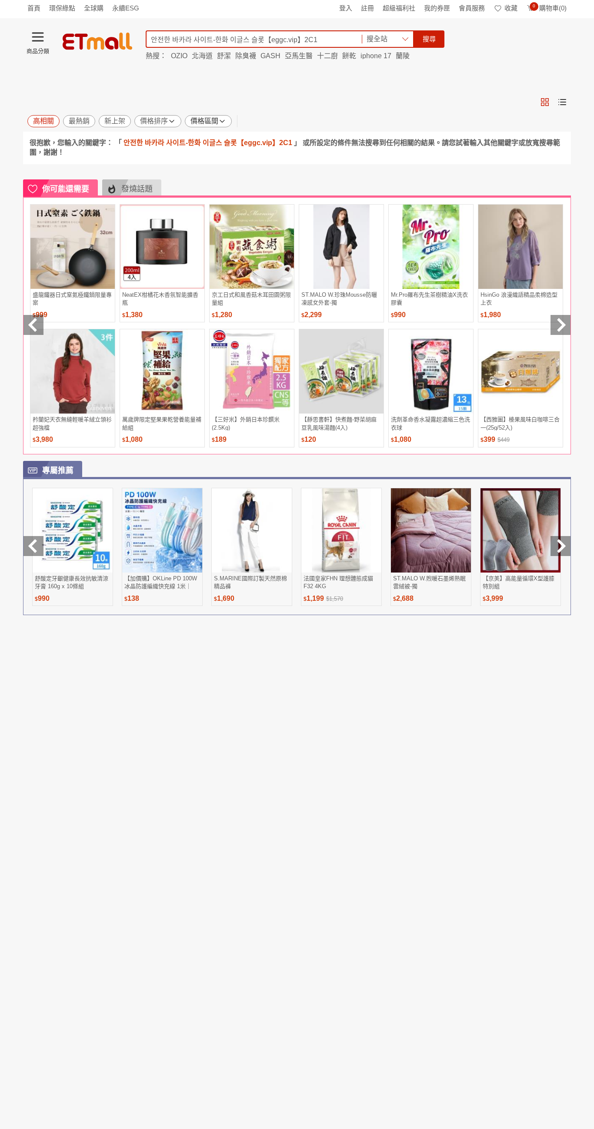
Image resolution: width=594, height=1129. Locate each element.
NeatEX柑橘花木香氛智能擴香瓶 (160, 298)
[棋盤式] (545, 102)
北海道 (202, 56)
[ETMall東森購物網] (97, 41)
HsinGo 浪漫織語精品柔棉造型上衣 (519, 298)
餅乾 (349, 56)
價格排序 (154, 121)
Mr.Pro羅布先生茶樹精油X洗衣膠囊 (429, 298)
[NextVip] (561, 546)
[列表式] (562, 102)
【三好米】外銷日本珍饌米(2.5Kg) (246, 423)
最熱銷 (79, 121)
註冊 (367, 8)
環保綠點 (62, 8)
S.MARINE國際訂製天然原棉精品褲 (250, 582)
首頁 (33, 8)
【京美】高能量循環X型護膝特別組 (518, 582)
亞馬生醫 (299, 56)
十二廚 (327, 56)
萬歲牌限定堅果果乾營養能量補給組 (161, 423)
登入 (345, 8)
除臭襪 (245, 56)
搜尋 (429, 39)
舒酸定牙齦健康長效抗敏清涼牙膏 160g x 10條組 (71, 582)
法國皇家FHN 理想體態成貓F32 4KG (338, 582)
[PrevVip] (33, 546)
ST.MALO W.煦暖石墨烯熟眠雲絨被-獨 (429, 582)
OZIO (179, 56)
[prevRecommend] (33, 325)
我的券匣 (437, 8)
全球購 (93, 8)
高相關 (43, 121)
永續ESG (125, 8)
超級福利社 (399, 8)
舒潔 (224, 56)
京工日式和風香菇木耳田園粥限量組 (251, 298)
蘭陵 (403, 56)
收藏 (510, 8)
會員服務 (472, 8)
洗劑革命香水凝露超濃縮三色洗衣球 (430, 423)
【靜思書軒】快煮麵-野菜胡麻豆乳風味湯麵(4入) (339, 423)
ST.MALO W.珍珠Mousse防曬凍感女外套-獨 (339, 298)
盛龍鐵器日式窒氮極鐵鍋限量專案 (72, 298)
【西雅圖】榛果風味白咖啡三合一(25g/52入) (520, 423)
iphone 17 (375, 56)
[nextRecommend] (561, 325)
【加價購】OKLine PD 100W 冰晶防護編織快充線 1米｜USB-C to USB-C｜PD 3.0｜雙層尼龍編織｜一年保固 (160, 582)
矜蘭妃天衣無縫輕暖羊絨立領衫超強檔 (72, 423)
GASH (270, 56)
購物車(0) (550, 8)
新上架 (114, 121)
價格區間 (204, 121)
